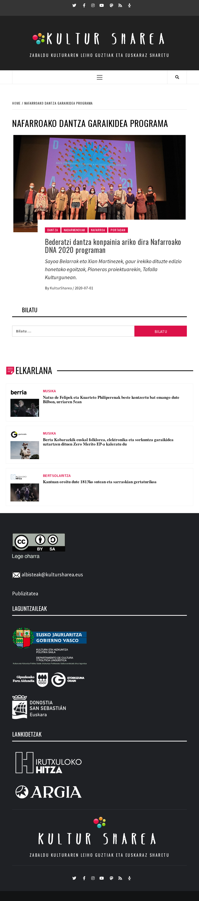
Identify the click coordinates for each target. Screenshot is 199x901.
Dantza (52, 230)
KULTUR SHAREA (99, 838)
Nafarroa (98, 230)
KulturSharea (61, 287)
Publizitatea (25, 593)
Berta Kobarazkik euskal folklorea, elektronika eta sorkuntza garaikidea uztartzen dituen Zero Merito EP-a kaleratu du (108, 442)
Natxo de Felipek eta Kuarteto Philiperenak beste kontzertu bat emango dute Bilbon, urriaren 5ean (111, 399)
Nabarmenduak (74, 230)
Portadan (118, 230)
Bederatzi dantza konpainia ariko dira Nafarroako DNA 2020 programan (113, 245)
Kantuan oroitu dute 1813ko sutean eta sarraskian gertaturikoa (100, 482)
